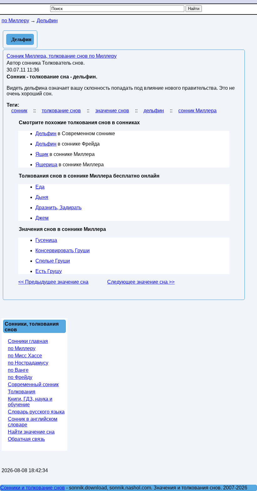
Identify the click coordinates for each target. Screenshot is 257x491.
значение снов (112, 110)
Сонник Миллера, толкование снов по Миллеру (62, 56)
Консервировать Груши (62, 250)
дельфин (154, 110)
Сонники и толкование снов (32, 487)
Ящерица (46, 164)
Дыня (41, 197)
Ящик (41, 154)
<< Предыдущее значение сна (53, 282)
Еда (40, 186)
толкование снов (61, 110)
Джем (42, 218)
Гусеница (46, 240)
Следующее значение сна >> (141, 282)
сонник (19, 110)
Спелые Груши (52, 261)
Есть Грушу (48, 271)
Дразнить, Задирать (58, 207)
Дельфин (45, 133)
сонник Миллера (197, 110)
